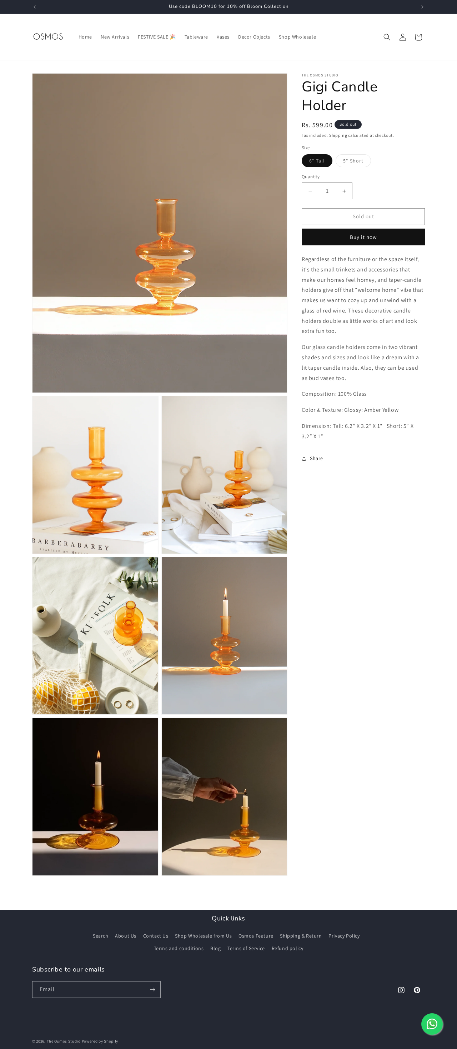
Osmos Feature (255, 936)
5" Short (357, 163)
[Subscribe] (152, 989)
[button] (387, 37)
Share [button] (316, 458)
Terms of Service (246, 948)
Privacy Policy (344, 936)
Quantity (311, 177)
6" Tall (320, 163)
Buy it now (363, 237)
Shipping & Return (301, 936)
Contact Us (156, 936)
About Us (125, 936)
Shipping (338, 135)
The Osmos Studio (64, 1041)
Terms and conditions (179, 948)
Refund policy (287, 948)
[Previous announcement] (34, 7)
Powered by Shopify (100, 1041)
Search (101, 936)
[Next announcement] (422, 7)
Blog (215, 948)
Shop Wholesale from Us (203, 936)
